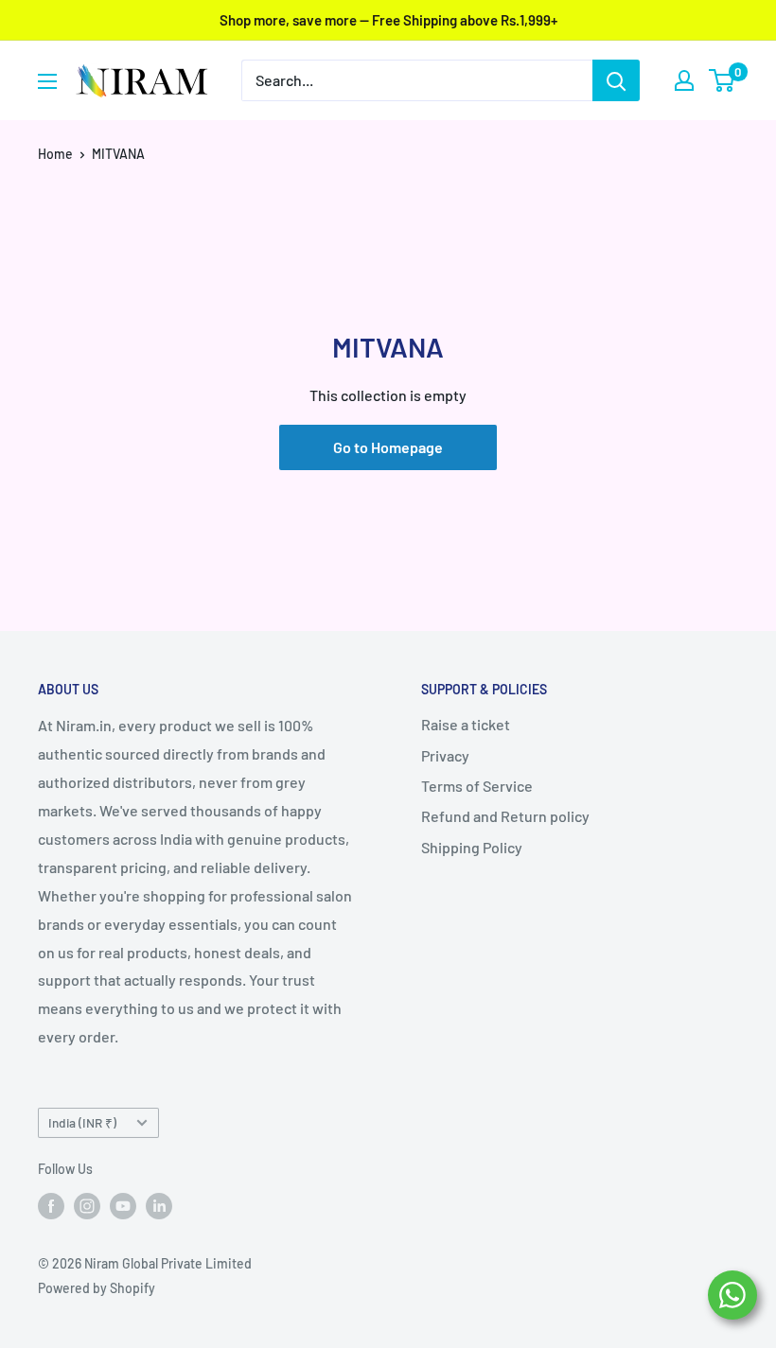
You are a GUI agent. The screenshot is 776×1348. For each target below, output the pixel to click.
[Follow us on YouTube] (123, 1206)
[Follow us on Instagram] (87, 1206)
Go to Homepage (388, 447)
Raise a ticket (465, 724)
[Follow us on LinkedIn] (159, 1206)
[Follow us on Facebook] (51, 1206)
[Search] (616, 80)
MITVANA (118, 154)
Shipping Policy (471, 847)
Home (55, 154)
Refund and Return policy (505, 816)
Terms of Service (477, 786)
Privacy (445, 755)
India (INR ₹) (82, 1122)
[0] (722, 80)
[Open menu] (47, 81)
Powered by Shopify (96, 1288)
